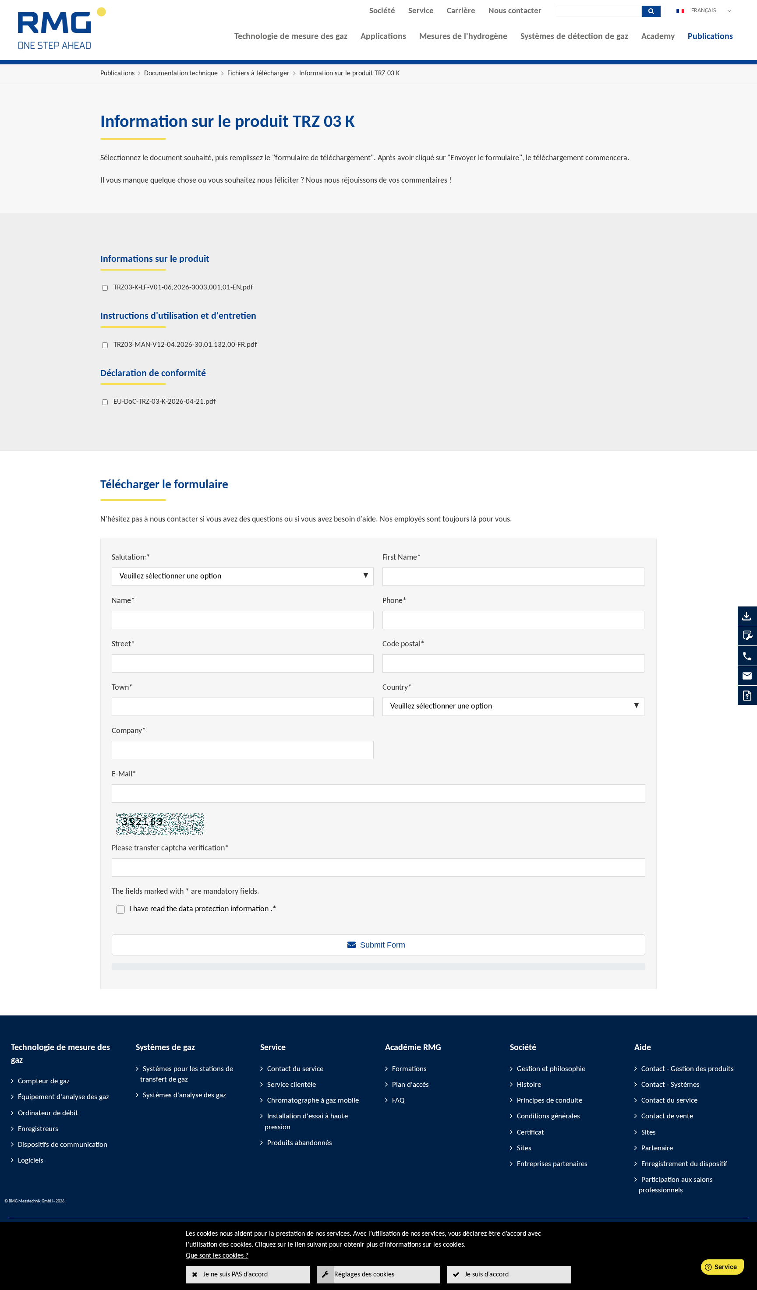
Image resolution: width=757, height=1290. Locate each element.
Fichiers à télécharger (258, 73)
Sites (524, 1148)
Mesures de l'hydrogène (463, 36)
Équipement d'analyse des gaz (63, 1097)
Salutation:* (131, 557)
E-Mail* (124, 774)
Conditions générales (548, 1116)
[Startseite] (62, 49)
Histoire (529, 1085)
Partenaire (657, 1148)
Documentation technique (181, 73)
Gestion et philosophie (551, 1069)
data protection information (224, 909)
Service (421, 11)
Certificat (530, 1132)
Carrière (461, 11)
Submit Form (382, 945)
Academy (658, 36)
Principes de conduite (549, 1100)
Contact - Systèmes (670, 1085)
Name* (123, 601)
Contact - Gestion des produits (687, 1069)
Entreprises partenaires (552, 1164)
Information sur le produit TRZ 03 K (349, 73)
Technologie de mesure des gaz (290, 36)
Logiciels (30, 1160)
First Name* (401, 557)
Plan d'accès (410, 1085)
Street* (123, 644)
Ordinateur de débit (48, 1113)
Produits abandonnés (299, 1143)
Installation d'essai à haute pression (306, 1122)
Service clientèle (291, 1085)
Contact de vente (667, 1116)
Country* (397, 688)
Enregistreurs (38, 1129)
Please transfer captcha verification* (170, 848)
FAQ (398, 1100)
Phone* (394, 601)
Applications (383, 36)
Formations (409, 1069)
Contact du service (295, 1069)
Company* (129, 731)
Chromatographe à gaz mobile (313, 1100)
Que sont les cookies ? (217, 1255)
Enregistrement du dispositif (684, 1164)
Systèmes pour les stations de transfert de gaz (186, 1074)
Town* (122, 688)
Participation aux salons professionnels (676, 1185)
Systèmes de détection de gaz (574, 36)
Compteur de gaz (44, 1081)
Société (382, 11)
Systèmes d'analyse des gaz (184, 1095)
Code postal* (403, 644)
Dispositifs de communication (62, 1145)
